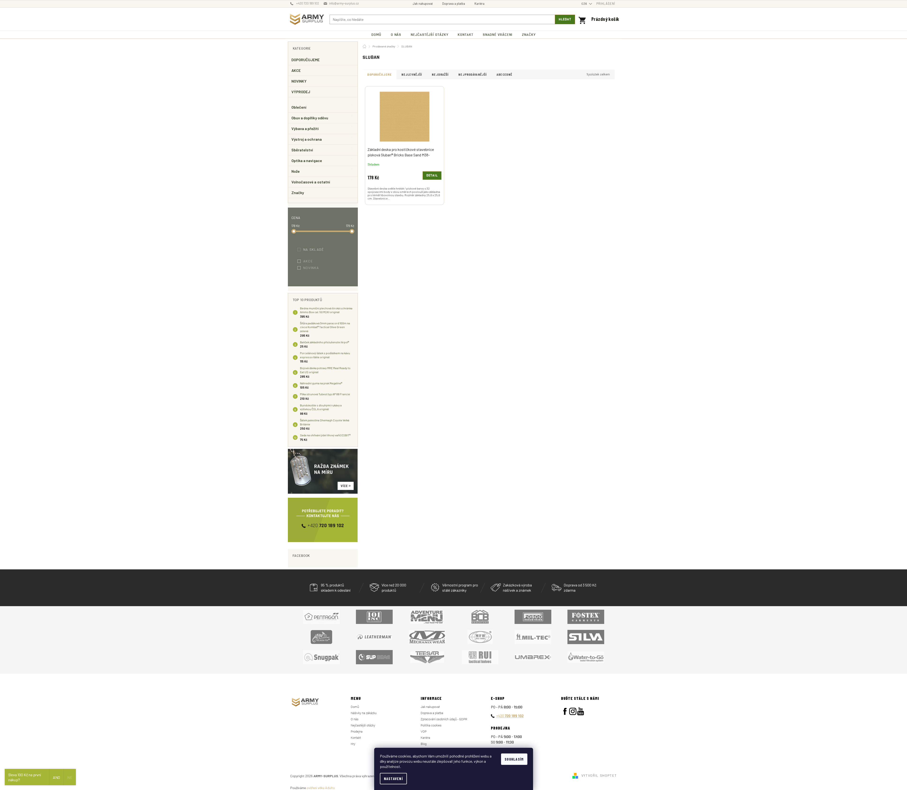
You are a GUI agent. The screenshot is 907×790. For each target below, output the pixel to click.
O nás (355, 719)
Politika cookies (431, 725)
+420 (510, 715)
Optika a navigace (306, 160)
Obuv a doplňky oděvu (309, 118)
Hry (353, 744)
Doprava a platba (453, 3)
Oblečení (299, 107)
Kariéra (479, 3)
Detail (432, 175)
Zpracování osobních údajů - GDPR (444, 719)
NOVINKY (299, 81)
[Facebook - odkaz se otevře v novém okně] (565, 711)
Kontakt (356, 737)
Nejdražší (440, 74)
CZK (584, 3)
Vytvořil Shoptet (599, 775)
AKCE (296, 70)
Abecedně (504, 74)
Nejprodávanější (472, 74)
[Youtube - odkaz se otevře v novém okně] (581, 711)
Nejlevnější (411, 74)
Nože (295, 171)
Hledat (565, 19)
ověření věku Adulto (321, 788)
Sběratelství (302, 150)
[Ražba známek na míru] (323, 471)
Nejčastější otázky (363, 725)
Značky (297, 192)
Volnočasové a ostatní (310, 182)
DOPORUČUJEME (305, 59)
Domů (355, 707)
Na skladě (316, 249)
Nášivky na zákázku (364, 713)
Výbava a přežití (305, 128)
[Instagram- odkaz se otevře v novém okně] (573, 711)
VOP (424, 731)
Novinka (314, 268)
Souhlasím (514, 759)
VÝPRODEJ (300, 91)
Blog (424, 744)
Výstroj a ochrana (306, 139)
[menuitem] (376, 35)
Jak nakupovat (423, 3)
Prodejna (357, 731)
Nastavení (393, 778)
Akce (311, 261)
